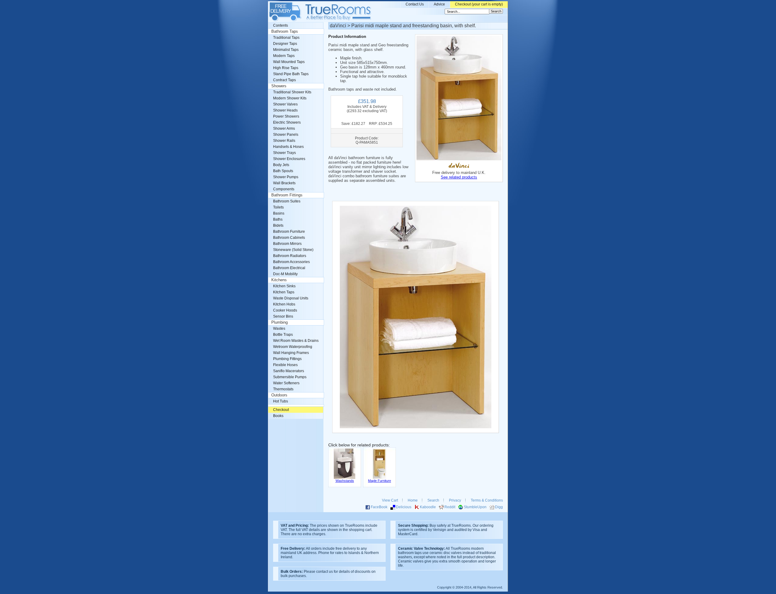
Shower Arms (284, 128)
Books (278, 416)
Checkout (281, 410)
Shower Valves (285, 104)
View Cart (390, 500)
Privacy (455, 500)
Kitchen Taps (283, 292)
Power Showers (286, 116)
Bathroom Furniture (289, 231)
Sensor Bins (283, 316)
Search (433, 500)
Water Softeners (286, 383)
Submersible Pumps (289, 377)
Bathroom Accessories (291, 262)
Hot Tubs (280, 401)
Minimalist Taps (286, 50)
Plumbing (279, 322)
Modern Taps (284, 56)
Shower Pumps (285, 177)
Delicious (403, 507)
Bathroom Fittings (287, 195)
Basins (278, 213)
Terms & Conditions (487, 500)
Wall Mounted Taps (289, 62)
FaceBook (379, 507)
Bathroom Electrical (289, 268)
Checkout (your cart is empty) (479, 4)
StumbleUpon (475, 507)
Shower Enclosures (289, 159)
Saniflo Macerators (288, 371)
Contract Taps (284, 80)
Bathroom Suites (286, 201)
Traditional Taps (286, 37)
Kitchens (279, 280)
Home (413, 500)
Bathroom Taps (284, 31)
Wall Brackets (284, 183)
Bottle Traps (283, 334)
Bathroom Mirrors (287, 244)
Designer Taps (285, 44)
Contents (280, 25)
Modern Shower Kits (289, 98)
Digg (499, 507)
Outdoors (279, 395)
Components (283, 189)
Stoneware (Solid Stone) (293, 250)
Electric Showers (287, 122)
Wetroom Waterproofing (292, 347)
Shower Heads (285, 110)
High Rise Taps (285, 68)
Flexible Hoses (285, 365)
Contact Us (415, 4)
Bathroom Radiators (289, 256)
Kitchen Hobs (284, 304)
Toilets (278, 207)
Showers (278, 86)
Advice (439, 4)
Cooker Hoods (285, 310)
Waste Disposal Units (290, 298)
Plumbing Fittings (287, 359)
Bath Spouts (283, 171)
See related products (459, 177)
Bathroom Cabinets (289, 237)
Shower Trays (284, 153)
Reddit (449, 507)
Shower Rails (284, 140)
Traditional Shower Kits (292, 92)
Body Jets (281, 165)
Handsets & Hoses (288, 147)
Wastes (279, 328)
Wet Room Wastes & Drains (296, 341)
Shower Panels (285, 134)
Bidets (278, 225)
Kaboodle (428, 507)
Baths (278, 219)
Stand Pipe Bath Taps (291, 74)
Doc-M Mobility (285, 274)
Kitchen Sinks (284, 286)
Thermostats (283, 389)
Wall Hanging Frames (291, 353)
